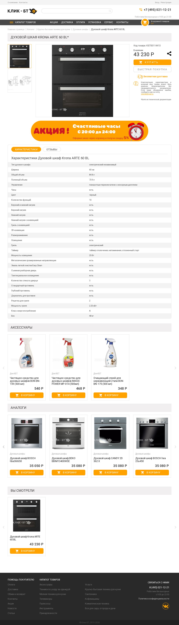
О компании (13, 2)
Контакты (23, 2)
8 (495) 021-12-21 (159, 587)
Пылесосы (45, 603)
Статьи (11, 613)
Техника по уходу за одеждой (55, 589)
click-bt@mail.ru (147, 94)
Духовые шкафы (81, 29)
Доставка (67, 22)
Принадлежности (48, 613)
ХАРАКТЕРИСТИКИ (26, 149)
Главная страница (16, 29)
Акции (54, 22)
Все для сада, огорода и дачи (100, 608)
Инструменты (46, 608)
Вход (157, 2)
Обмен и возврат (16, 594)
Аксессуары (46, 584)
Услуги (88, 584)
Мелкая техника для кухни (53, 594)
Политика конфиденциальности (153, 598)
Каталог (25, 22)
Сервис (108, 22)
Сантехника (91, 594)
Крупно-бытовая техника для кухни (53, 29)
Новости (12, 608)
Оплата (80, 22)
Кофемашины (92, 599)
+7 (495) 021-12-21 (157, 9)
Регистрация (166, 2)
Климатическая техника (97, 603)
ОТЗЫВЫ (51, 149)
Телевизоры (46, 599)
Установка (94, 22)
